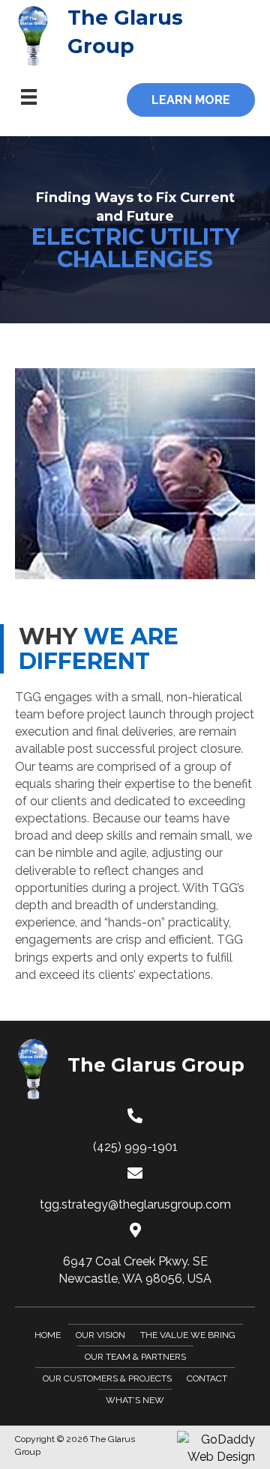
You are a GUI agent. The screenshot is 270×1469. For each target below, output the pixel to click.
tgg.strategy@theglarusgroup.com (135, 1204)
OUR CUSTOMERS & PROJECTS (107, 1378)
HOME (47, 1335)
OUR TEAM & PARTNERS (135, 1357)
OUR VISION (100, 1335)
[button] (191, 100)
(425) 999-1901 (135, 1147)
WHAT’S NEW (135, 1400)
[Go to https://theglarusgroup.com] (135, 36)
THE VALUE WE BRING (188, 1335)
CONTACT (207, 1378)
